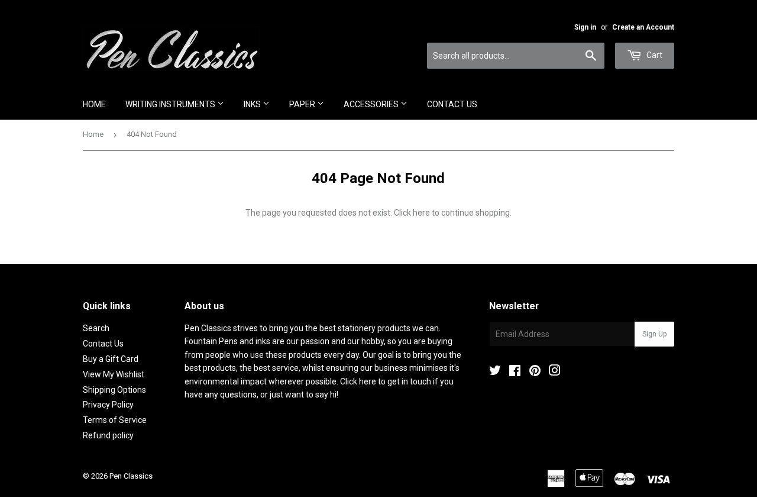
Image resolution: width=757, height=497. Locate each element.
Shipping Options (114, 390)
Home (94, 104)
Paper (303, 104)
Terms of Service (115, 420)
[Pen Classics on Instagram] (555, 372)
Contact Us (452, 104)
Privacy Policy (108, 404)
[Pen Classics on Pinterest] (535, 372)
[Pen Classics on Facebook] (515, 372)
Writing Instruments (171, 104)
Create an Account (643, 27)
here (421, 212)
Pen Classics (131, 476)
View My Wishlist (113, 374)
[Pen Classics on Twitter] (495, 372)
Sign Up (654, 334)
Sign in (585, 27)
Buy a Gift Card (110, 359)
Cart (653, 55)
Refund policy (108, 435)
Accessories (372, 104)
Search (96, 328)
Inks (253, 104)
